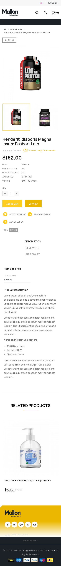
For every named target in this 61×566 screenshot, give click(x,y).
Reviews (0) (32, 248)
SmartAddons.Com (45, 550)
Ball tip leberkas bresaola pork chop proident (28, 480)
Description (33, 241)
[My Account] (45, 13)
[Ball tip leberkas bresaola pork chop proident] (30, 447)
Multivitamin (16, 29)
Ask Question (16, 221)
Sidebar (10, 40)
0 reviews (17, 150)
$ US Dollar (53, 3)
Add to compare (42, 214)
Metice (25, 164)
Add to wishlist (17, 214)
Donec (13, 230)
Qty (4, 187)
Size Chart (33, 254)
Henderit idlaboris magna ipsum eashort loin (27, 32)
